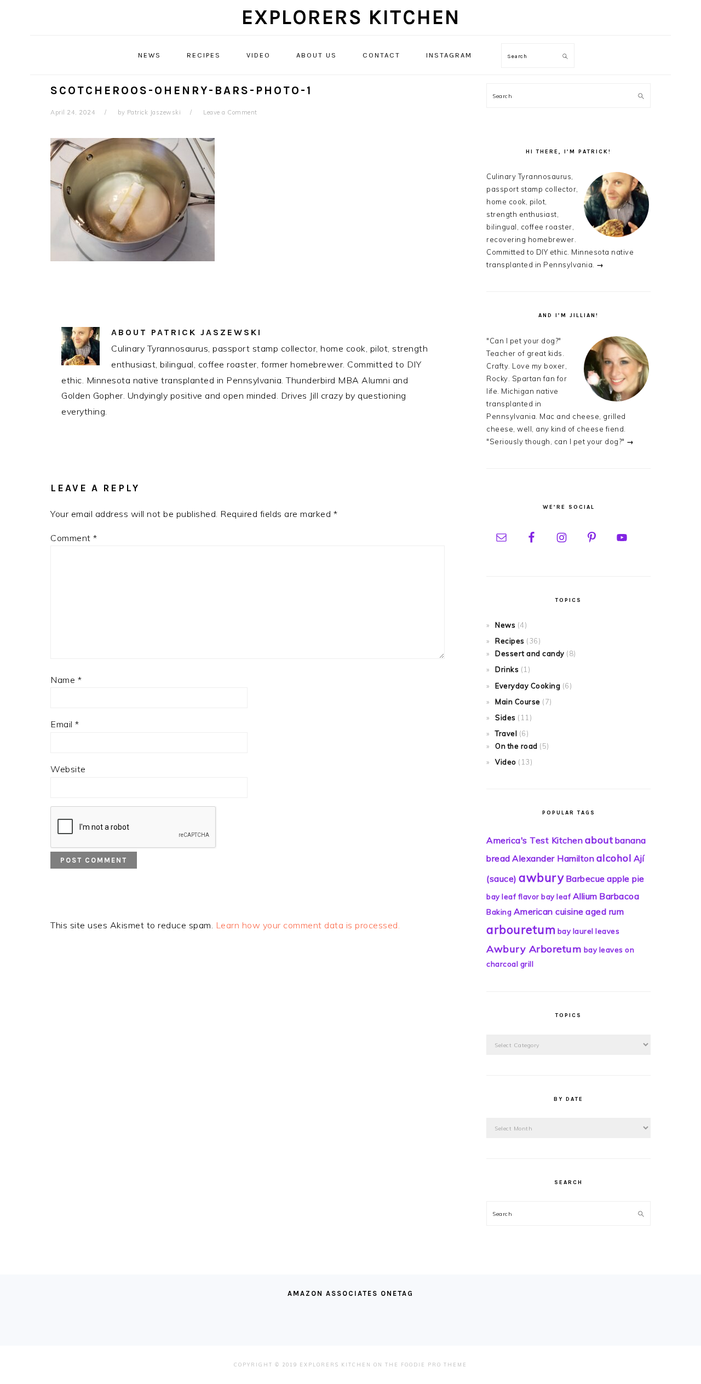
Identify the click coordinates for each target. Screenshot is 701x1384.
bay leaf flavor (512, 896)
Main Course (518, 701)
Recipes (510, 640)
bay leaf (556, 896)
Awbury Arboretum (534, 949)
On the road (516, 746)
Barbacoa (619, 896)
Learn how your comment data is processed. (308, 925)
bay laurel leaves (589, 931)
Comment (73, 537)
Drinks (507, 669)
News (505, 625)
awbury (541, 877)
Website (68, 768)
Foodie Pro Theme (434, 1365)
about (599, 840)
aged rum (604, 911)
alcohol (614, 858)
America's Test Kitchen (534, 840)
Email (64, 724)
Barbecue (585, 878)
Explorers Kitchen (351, 17)
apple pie (626, 878)
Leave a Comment (230, 112)
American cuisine (549, 911)
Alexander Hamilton (553, 858)
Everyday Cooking (527, 685)
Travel (506, 733)
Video (505, 761)
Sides (505, 717)
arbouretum (520, 929)
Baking (499, 912)
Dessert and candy (530, 653)
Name (66, 679)
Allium (585, 896)
